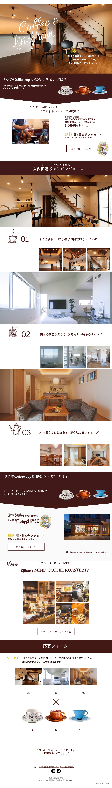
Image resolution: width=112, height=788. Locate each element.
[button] (81, 148)
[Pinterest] (59, 771)
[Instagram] (53, 771)
